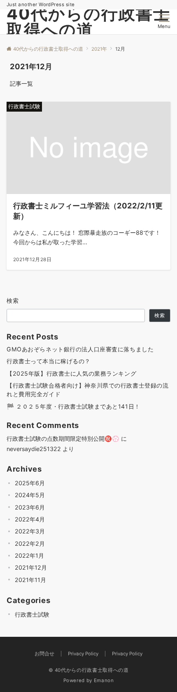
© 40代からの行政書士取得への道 (89, 670)
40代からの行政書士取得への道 (88, 21)
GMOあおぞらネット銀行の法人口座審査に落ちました (80, 349)
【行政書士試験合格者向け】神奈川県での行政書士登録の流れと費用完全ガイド (87, 389)
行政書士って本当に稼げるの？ (49, 361)
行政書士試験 (32, 614)
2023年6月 (30, 507)
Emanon (104, 680)
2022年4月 (30, 519)
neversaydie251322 (34, 448)
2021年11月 (30, 579)
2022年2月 (30, 543)
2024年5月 (30, 494)
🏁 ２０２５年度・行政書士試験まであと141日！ (73, 406)
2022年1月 (29, 555)
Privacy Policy (127, 654)
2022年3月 (30, 531)
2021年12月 (31, 567)
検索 (13, 300)
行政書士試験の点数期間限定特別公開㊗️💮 (63, 438)
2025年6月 (30, 482)
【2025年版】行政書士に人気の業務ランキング (71, 373)
